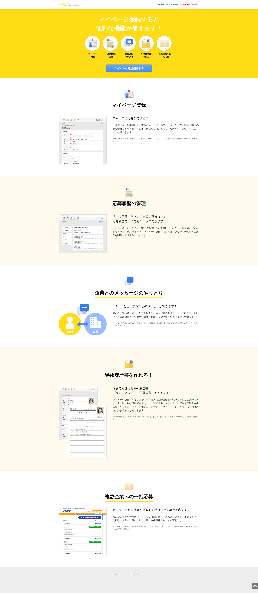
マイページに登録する (129, 68)
